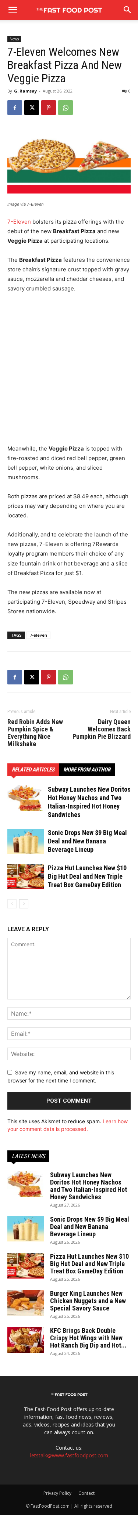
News (14, 38)
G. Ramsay (25, 91)
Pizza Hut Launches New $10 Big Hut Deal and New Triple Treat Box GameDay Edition (87, 876)
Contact (86, 1493)
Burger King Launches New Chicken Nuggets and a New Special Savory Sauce (88, 1301)
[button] (127, 10)
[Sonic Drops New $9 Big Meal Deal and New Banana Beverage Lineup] (25, 841)
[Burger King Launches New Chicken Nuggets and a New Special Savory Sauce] (25, 1303)
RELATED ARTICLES (33, 769)
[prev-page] (12, 903)
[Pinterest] (48, 107)
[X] (31, 107)
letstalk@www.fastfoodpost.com (69, 1455)
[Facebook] (14, 107)
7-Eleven (19, 221)
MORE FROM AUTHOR (86, 769)
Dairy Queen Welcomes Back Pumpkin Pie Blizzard (101, 729)
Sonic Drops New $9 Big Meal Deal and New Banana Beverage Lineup (87, 841)
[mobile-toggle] (12, 10)
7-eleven (38, 635)
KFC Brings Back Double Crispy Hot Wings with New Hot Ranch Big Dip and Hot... (88, 1338)
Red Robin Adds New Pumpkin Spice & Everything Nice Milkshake (35, 733)
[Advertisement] (69, 372)
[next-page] (23, 903)
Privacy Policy (57, 1493)
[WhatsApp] (65, 107)
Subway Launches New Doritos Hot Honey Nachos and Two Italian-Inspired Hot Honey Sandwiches (88, 1186)
